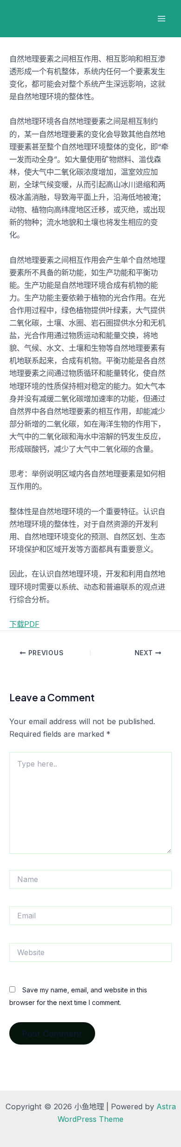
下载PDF (24, 624)
